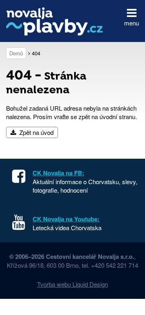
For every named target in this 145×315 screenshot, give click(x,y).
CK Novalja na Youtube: (66, 218)
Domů (16, 53)
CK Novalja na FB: (58, 172)
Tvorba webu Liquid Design (72, 284)
